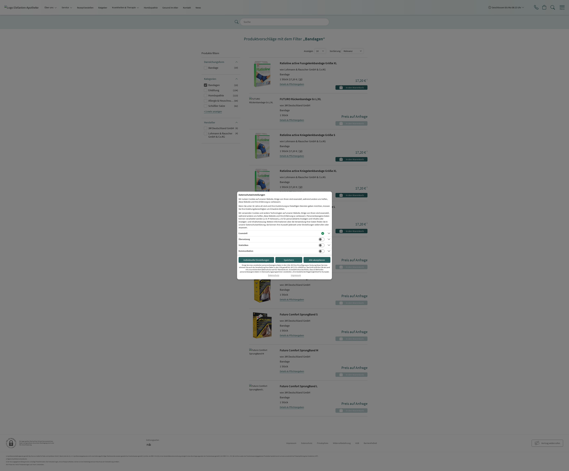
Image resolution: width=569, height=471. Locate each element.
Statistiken (243, 245)
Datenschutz (273, 275)
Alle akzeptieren (317, 259)
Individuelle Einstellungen (256, 259)
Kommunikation (246, 251)
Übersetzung (244, 239)
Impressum (296, 275)
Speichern (289, 259)
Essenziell (243, 233)
